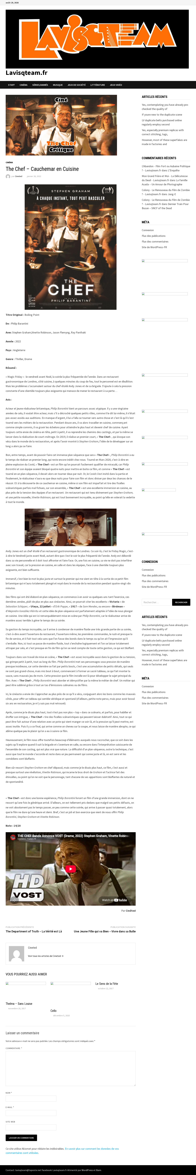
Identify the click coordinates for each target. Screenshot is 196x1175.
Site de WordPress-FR (154, 247)
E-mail (10, 1107)
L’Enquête (173, 170)
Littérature (97, 84)
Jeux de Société (77, 84)
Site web (10, 1121)
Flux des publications (154, 236)
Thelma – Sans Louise (19, 1004)
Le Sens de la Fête (106, 984)
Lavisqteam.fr (26, 72)
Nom (9, 1092)
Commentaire (14, 1048)
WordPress (87, 1170)
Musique (58, 84)
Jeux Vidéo (116, 84)
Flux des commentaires (155, 241)
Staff (11, 84)
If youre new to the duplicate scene (162, 114)
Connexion (148, 230)
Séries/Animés (40, 84)
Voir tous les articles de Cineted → (46, 955)
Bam (98, 1170)
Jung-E (172, 194)
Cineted (18, 176)
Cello (54, 1011)
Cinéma (23, 84)
